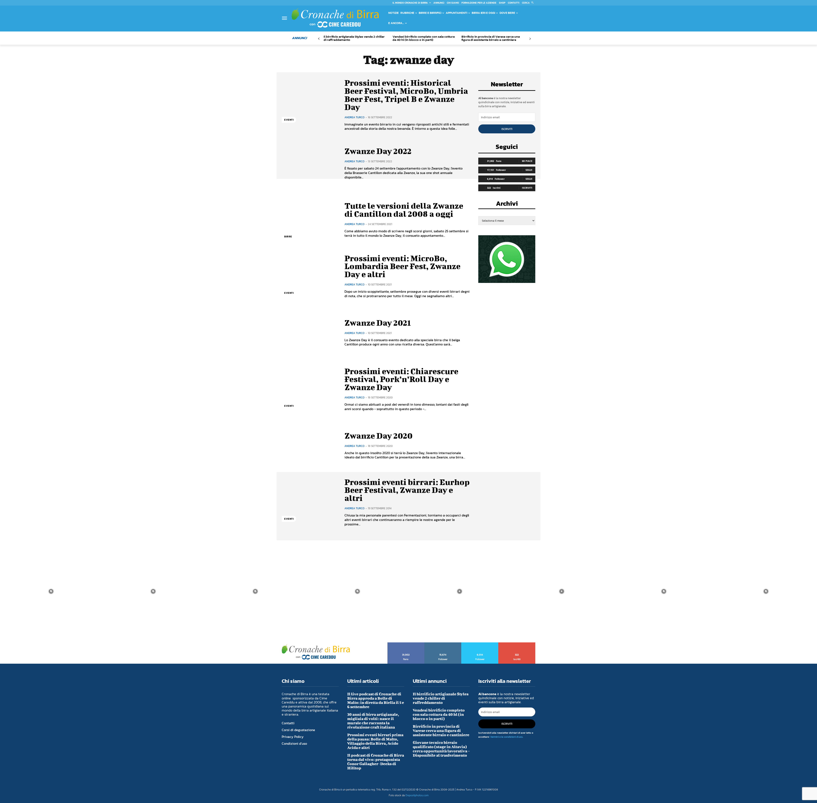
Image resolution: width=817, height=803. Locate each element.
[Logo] (335, 17)
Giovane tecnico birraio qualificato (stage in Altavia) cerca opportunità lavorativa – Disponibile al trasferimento (441, 748)
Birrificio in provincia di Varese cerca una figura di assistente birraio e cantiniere (490, 38)
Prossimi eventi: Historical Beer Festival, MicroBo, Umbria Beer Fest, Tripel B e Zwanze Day (406, 94)
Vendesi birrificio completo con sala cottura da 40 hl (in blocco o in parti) (424, 38)
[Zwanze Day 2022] (310, 163)
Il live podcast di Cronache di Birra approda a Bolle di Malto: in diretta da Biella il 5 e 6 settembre (375, 700)
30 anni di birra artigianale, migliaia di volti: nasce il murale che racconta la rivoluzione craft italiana (373, 720)
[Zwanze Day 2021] (310, 333)
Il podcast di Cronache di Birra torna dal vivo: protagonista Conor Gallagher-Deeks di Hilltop (375, 761)
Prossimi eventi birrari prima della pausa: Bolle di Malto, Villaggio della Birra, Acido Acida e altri (375, 741)
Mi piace (527, 161)
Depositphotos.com (417, 795)
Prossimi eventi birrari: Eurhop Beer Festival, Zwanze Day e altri (407, 490)
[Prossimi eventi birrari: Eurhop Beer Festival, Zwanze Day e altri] (310, 502)
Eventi (289, 120)
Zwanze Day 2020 (378, 435)
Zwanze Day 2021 (377, 322)
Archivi (507, 204)
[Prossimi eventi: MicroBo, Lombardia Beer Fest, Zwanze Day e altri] (310, 276)
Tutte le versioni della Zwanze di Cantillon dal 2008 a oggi (403, 209)
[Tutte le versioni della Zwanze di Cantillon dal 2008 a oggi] (310, 220)
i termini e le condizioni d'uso (506, 737)
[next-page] (530, 38)
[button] (528, 3)
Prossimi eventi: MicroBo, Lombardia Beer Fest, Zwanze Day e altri (402, 266)
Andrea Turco (354, 117)
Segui (529, 169)
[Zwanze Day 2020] (310, 445)
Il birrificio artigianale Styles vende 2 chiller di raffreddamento (354, 38)
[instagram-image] (51, 591)
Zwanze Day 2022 (377, 151)
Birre (288, 236)
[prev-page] (318, 38)
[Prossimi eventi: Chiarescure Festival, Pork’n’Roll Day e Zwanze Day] (310, 389)
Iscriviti (506, 129)
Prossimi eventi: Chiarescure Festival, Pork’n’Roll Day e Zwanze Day (401, 379)
